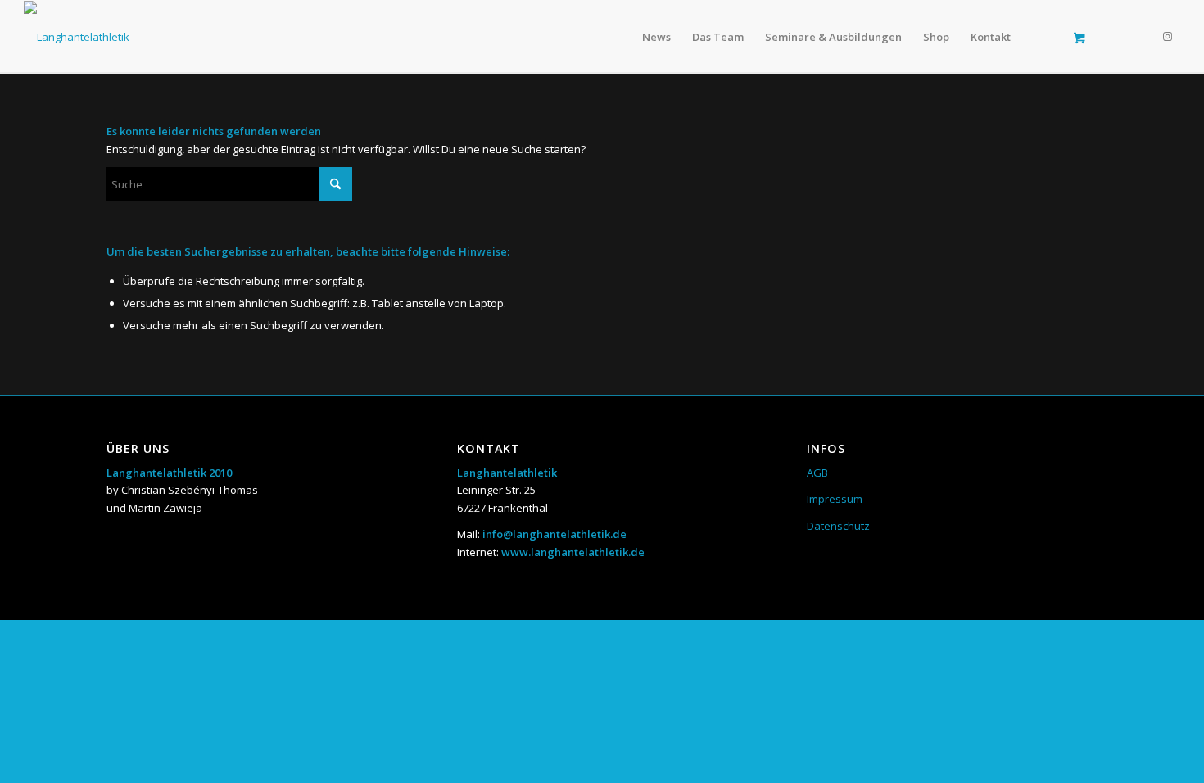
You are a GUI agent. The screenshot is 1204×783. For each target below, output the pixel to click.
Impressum (834, 498)
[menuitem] (656, 37)
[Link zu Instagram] (1168, 36)
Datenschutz (838, 525)
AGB (817, 472)
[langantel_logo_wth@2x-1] (76, 37)
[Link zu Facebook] (1143, 36)
